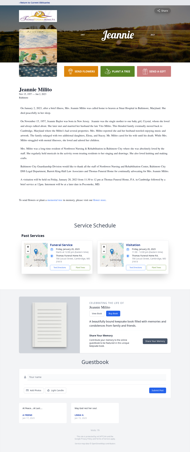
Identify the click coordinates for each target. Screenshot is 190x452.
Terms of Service (103, 439)
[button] (36, 252)
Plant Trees (80, 267)
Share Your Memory (155, 341)
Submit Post (158, 390)
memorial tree (54, 200)
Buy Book (113, 313)
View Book (97, 313)
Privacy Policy (86, 439)
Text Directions (60, 267)
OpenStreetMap (98, 443)
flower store (99, 200)
